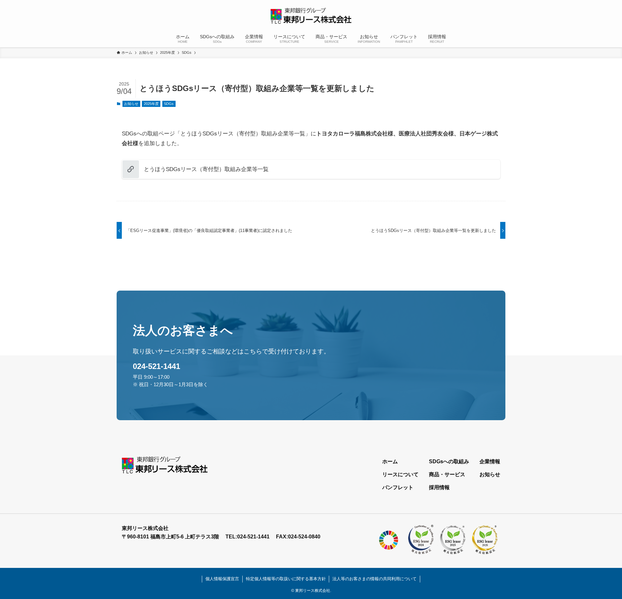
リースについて (400, 474)
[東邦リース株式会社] (311, 16)
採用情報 (439, 487)
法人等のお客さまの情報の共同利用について (374, 578)
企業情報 (489, 461)
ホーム (390, 461)
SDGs (169, 104)
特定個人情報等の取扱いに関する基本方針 (286, 578)
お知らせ (131, 104)
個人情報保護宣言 (222, 578)
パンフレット (397, 487)
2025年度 (151, 104)
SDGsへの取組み (449, 461)
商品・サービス (447, 474)
